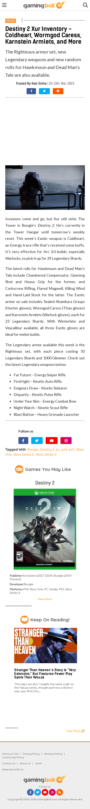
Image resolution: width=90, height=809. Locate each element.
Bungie (32, 449)
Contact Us (8, 763)
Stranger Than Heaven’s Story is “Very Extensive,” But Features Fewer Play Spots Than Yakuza (45, 673)
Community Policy (13, 757)
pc (58, 449)
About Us (25, 763)
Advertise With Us (12, 769)
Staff (38, 763)
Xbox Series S (23, 454)
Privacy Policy (31, 753)
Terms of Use (10, 753)
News (10, 21)
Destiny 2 (47, 449)
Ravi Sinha (39, 83)
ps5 (71, 449)
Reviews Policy (53, 753)
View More (45, 599)
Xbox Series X (46, 454)
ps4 (64, 449)
